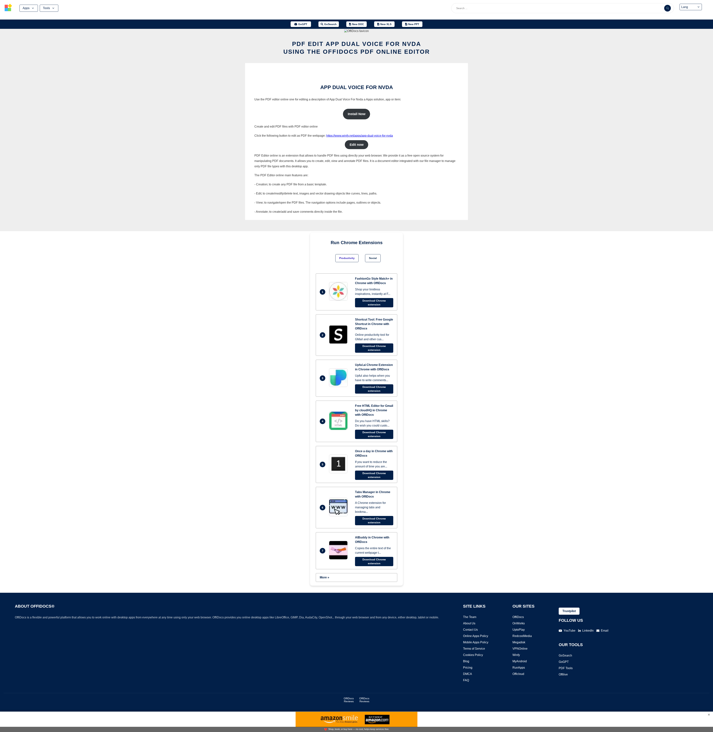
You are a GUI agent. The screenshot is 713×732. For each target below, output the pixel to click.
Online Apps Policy (475, 636)
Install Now (356, 114)
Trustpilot (569, 611)
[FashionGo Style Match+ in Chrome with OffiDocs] (339, 299)
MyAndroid (519, 661)
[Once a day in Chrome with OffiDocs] (339, 472)
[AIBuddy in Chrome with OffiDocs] (339, 558)
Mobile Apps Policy (475, 642)
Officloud (518, 673)
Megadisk (518, 642)
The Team (469, 617)
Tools (46, 8)
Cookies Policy (473, 655)
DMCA (467, 673)
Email (604, 630)
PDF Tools (566, 668)
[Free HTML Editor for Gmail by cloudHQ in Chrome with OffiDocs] (339, 429)
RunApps (518, 667)
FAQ (466, 680)
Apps (26, 8)
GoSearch (565, 655)
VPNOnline (520, 648)
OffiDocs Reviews (349, 700)
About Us (469, 623)
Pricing (467, 667)
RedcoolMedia (522, 636)
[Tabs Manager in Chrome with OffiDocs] (339, 515)
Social (373, 258)
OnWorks (518, 623)
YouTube (569, 630)
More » (324, 577)
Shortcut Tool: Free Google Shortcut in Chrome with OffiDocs (374, 324)
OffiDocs (518, 617)
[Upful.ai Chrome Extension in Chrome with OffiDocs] (339, 385)
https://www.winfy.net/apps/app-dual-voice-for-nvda (359, 135)
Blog (466, 661)
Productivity (347, 258)
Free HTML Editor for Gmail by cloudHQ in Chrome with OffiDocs (374, 410)
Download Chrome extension (374, 302)
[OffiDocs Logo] (8, 8)
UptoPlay (518, 629)
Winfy (516, 655)
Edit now (357, 145)
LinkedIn (588, 630)
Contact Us (470, 629)
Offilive (563, 674)
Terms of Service (474, 648)
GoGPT (564, 661)
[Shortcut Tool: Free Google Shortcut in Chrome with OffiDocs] (339, 342)
